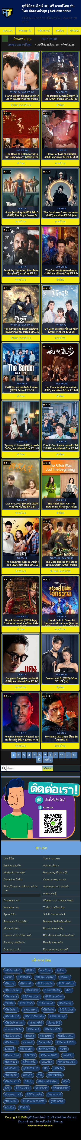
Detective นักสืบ (13, 879)
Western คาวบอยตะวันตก (58, 900)
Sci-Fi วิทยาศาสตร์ (54, 914)
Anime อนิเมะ (51, 865)
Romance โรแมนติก (15, 921)
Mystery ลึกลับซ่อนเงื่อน (57, 921)
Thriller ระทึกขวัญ (53, 907)
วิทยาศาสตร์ (54, 1094)
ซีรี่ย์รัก (28, 1081)
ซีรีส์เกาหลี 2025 (66, 1062)
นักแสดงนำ (41, 1088)
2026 (68, 990)
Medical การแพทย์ (14, 872)
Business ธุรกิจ (12, 865)
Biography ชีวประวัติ (55, 872)
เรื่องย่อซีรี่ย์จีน (52, 990)
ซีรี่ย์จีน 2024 (12, 1081)
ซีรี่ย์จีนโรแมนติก (14, 1022)
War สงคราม (11, 907)
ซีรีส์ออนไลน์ (12, 1055)
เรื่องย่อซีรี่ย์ (54, 1022)
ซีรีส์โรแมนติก (34, 1094)
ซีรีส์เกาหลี (33, 1029)
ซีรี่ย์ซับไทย (32, 990)
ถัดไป (47, 759)
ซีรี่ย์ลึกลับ (48, 1009)
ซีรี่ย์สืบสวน (11, 1042)
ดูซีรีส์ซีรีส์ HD (30, 1068)
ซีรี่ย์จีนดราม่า (60, 1088)
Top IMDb (49, 39)
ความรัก (27, 1075)
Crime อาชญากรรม (54, 879)
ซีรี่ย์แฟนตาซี (12, 1016)
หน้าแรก (7, 30)
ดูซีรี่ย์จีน (58, 1068)
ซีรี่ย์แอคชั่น (29, 1062)
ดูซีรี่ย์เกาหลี (56, 1101)
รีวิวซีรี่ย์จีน (24, 977)
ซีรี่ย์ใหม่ (64, 977)
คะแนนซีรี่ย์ (35, 1022)
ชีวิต (65, 1081)
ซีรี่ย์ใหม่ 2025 (12, 1035)
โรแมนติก (46, 1062)
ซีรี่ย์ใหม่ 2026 (65, 1035)
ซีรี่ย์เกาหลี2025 (49, 1055)
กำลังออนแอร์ (46, 1003)
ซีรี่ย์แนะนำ (11, 1075)
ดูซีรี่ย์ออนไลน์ (12, 970)
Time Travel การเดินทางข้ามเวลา (20, 888)
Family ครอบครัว (53, 942)
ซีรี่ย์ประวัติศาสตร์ (34, 1016)
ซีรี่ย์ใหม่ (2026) (31, 996)
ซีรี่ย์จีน (60, 30)
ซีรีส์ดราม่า (11, 1062)
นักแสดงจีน (45, 1042)
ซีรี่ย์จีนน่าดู (65, 1003)
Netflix (63, 1048)
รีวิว (40, 1075)
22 (38, 759)
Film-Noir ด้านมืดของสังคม (58, 935)
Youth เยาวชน (51, 858)
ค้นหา (47, 768)
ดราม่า (8, 977)
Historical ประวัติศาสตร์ (17, 935)
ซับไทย (60, 970)
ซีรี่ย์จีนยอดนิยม (54, 996)
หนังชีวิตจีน (11, 1068)
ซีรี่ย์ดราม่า (11, 996)
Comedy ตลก (11, 900)
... (68, 755)
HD (45, 1068)
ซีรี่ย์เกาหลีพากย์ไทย (33, 1101)
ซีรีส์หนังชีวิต (55, 1075)
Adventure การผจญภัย (56, 886)
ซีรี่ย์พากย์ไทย (12, 990)
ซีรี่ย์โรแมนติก (45, 983)
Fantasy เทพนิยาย (14, 942)
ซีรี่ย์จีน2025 (26, 1003)
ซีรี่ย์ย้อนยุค (26, 1048)
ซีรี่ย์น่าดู (9, 983)
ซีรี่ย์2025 (30, 1055)
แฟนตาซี (28, 1042)
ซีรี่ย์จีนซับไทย (66, 983)
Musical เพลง (11, 928)
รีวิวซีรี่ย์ (9, 1003)
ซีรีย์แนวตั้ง (24, 30)
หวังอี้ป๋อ (9, 1107)
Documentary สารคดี (55, 949)
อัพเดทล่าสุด (22, 39)
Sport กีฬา (10, 914)
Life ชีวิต (9, 858)
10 (61, 755)
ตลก (7, 1088)
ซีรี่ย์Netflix (11, 1101)
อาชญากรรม (30, 1009)
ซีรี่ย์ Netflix (46, 1035)
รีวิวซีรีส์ (24, 1107)
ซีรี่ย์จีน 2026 (22, 1088)
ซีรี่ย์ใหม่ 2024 (52, 1029)
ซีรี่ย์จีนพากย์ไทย (45, 977)
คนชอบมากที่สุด (19, 44)
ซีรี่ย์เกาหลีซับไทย (47, 1081)
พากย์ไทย (45, 970)
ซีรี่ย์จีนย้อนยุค (57, 1016)
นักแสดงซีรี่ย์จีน (13, 1029)
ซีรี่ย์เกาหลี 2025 (65, 1042)
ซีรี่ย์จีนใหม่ (11, 1009)
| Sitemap (57, 1121)
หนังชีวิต (67, 1055)
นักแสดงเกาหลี (13, 1094)
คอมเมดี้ (9, 1048)
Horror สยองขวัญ (53, 928)
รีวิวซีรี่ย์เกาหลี (46, 1048)
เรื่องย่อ (30, 1035)
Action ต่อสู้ (49, 893)
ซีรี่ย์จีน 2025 (66, 1009)
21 (74, 755)
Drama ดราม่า (12, 949)
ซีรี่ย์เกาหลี (43, 30)
